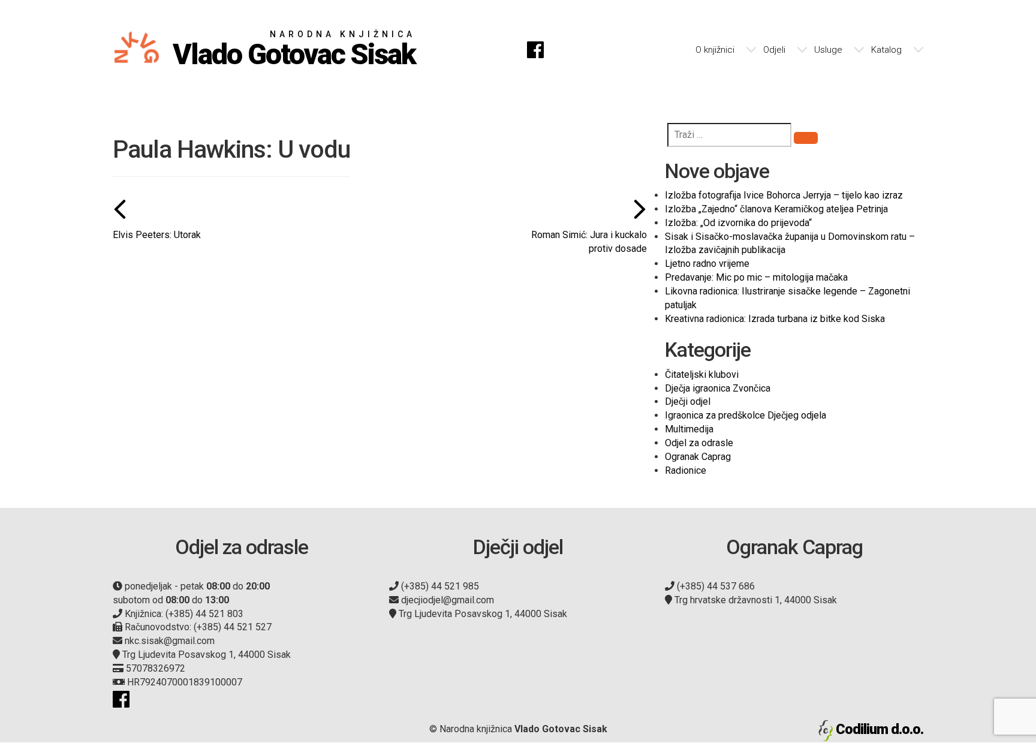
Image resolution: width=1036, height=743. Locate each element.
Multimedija (689, 429)
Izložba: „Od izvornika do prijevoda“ (738, 222)
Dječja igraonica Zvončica (717, 388)
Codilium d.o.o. (879, 729)
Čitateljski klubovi (702, 374)
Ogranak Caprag (698, 456)
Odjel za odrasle (699, 443)
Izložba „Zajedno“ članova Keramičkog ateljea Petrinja (776, 209)
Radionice (685, 470)
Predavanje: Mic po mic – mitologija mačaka (756, 277)
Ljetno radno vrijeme (707, 263)
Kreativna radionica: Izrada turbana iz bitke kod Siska (775, 318)
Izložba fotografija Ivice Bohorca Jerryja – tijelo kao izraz (784, 195)
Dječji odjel (687, 401)
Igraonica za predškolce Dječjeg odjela (745, 415)
